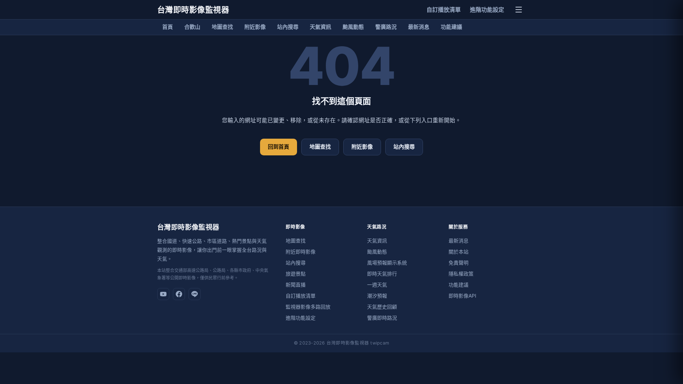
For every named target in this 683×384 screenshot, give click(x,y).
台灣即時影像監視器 (193, 9)
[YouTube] (163, 294)
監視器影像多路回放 (308, 307)
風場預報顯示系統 (387, 263)
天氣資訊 (320, 26)
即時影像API (462, 296)
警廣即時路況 (382, 318)
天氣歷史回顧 (382, 307)
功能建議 (451, 26)
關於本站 (458, 252)
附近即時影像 (301, 252)
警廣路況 (386, 26)
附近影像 (255, 26)
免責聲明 (458, 263)
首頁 (167, 26)
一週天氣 (377, 285)
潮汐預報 (377, 296)
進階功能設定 (487, 9)
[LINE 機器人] (195, 294)
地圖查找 (222, 26)
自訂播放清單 (444, 9)
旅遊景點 (296, 274)
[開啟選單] (519, 9)
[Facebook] (179, 294)
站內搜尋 (287, 26)
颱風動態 (353, 26)
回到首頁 (278, 146)
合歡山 (192, 26)
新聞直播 (296, 285)
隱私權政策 (461, 274)
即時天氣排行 (382, 274)
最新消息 (418, 26)
